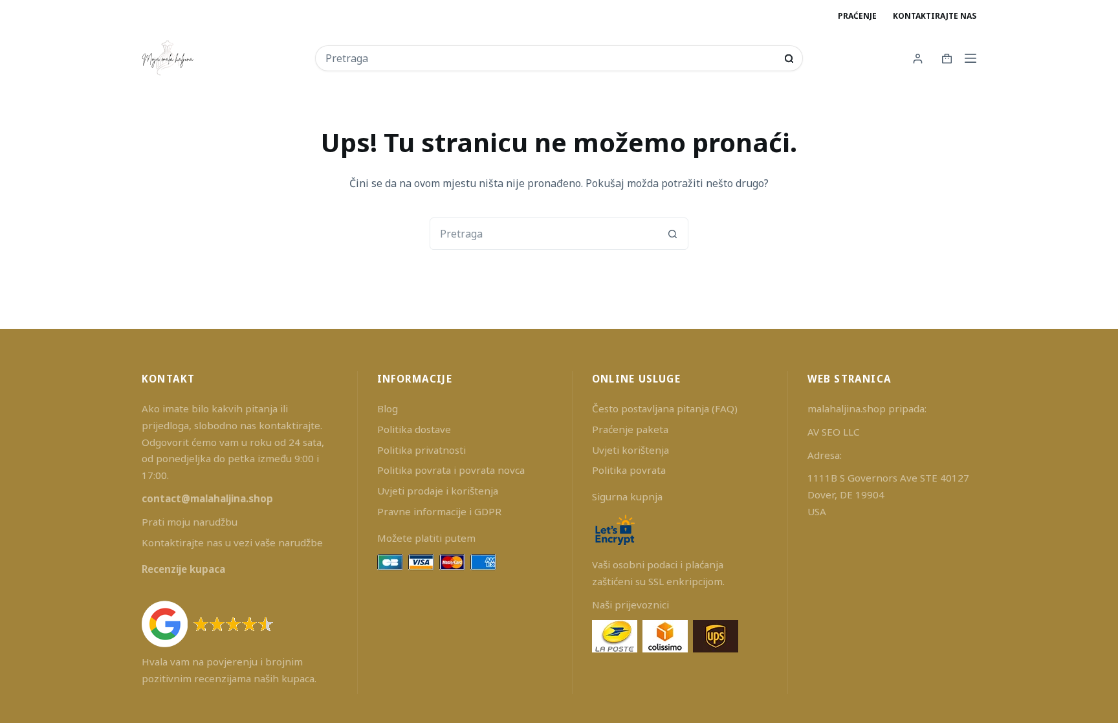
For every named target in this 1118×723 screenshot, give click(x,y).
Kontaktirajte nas (934, 15)
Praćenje (857, 15)
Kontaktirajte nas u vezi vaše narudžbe (232, 542)
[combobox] (550, 58)
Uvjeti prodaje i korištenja (437, 490)
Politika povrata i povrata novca (451, 469)
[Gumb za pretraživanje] (789, 58)
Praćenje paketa (630, 429)
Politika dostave (414, 429)
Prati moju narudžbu (189, 521)
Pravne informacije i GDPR (439, 511)
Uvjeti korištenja (630, 449)
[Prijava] (918, 58)
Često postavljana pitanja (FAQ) (665, 408)
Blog (387, 408)
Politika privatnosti (421, 449)
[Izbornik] (970, 58)
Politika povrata (629, 469)
